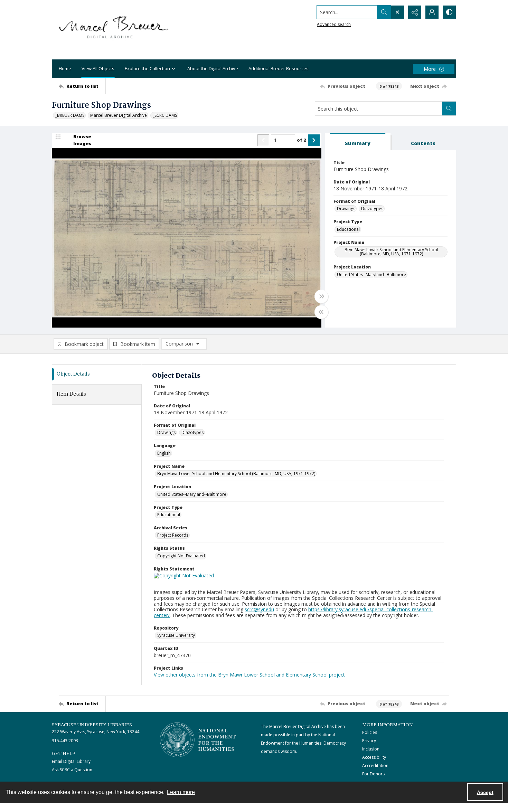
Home (65, 68)
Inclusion (370, 749)
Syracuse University (176, 635)
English (164, 453)
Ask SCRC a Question (72, 770)
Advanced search (334, 24)
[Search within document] (449, 108)
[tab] (358, 141)
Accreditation (375, 765)
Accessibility (374, 757)
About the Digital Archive (212, 68)
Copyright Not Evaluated (181, 556)
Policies (369, 732)
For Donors (373, 774)
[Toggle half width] (321, 312)
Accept (485, 792)
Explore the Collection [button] (147, 68)
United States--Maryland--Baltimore (371, 274)
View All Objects (98, 68)
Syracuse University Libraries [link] (92, 725)
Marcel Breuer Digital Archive (118, 115)
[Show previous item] (263, 140)
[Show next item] (314, 140)
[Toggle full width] (321, 296)
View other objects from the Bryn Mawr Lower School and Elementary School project (249, 674)
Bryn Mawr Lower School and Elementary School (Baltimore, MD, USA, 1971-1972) (391, 252)
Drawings (346, 208)
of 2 (301, 140)
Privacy (369, 741)
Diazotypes (372, 208)
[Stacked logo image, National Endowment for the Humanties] (198, 739)
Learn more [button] (181, 792)
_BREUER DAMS (69, 115)
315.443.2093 (65, 741)
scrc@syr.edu (259, 609)
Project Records (172, 535)
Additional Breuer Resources (278, 68)
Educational (348, 229)
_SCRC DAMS (165, 115)
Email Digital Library (71, 761)
